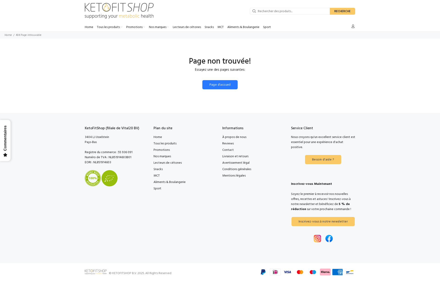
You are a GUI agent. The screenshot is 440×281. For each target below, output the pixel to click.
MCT (157, 175)
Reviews (228, 143)
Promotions (162, 150)
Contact (228, 150)
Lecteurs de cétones (168, 163)
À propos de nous (234, 137)
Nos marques (162, 156)
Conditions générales (236, 169)
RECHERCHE (342, 11)
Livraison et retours (235, 156)
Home (8, 35)
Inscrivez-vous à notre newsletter (323, 221)
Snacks (158, 169)
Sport (157, 188)
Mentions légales (234, 175)
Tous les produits (165, 143)
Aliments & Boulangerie (170, 182)
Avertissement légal (236, 163)
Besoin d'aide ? (323, 159)
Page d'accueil (220, 84)
